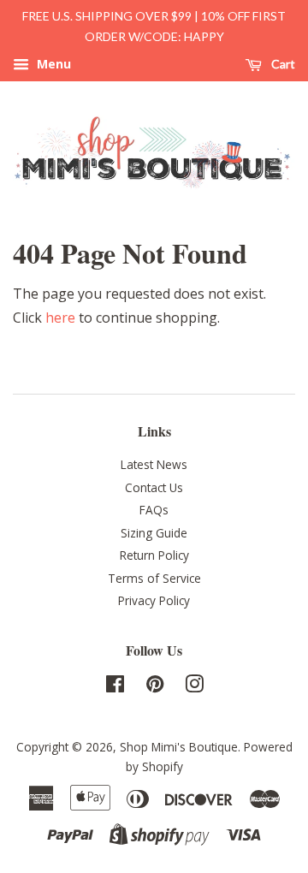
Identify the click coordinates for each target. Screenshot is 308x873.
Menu (52, 64)
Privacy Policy (154, 600)
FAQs (154, 510)
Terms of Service (154, 578)
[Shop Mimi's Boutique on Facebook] (115, 687)
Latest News (154, 464)
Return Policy (154, 555)
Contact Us (154, 487)
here (60, 317)
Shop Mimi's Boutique (179, 747)
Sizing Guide (154, 533)
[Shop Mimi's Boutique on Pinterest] (154, 687)
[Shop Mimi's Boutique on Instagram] (194, 687)
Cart (282, 63)
